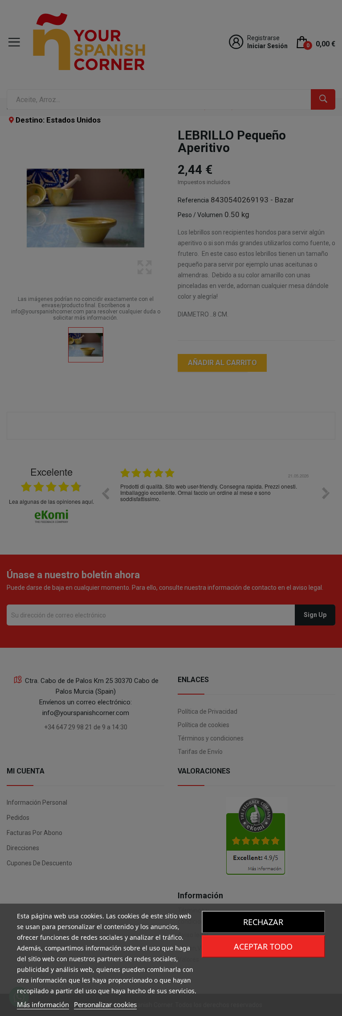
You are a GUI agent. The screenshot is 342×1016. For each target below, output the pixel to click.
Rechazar (263, 922)
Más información (43, 1004)
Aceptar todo (263, 946)
